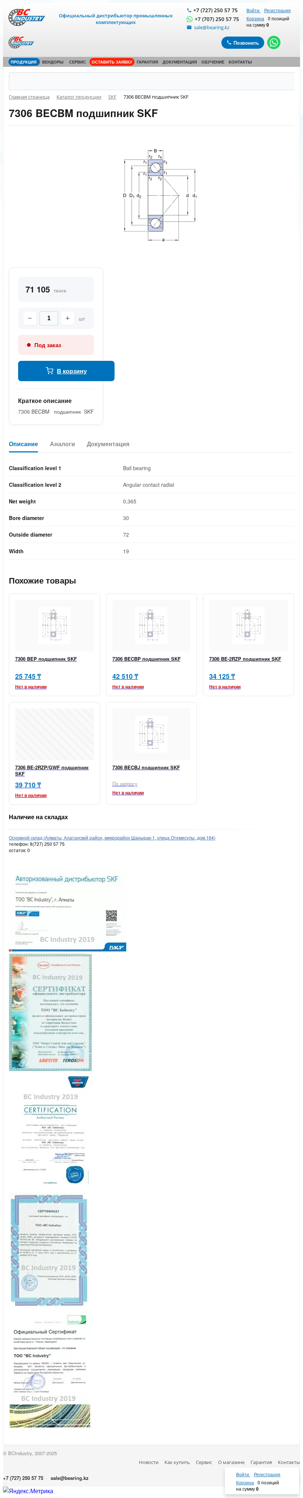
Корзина (255, 18)
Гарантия (261, 1462)
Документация (108, 444)
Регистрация (277, 10)
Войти (253, 10)
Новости (149, 1462)
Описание (23, 444)
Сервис (204, 1462)
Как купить (177, 1462)
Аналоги (62, 444)
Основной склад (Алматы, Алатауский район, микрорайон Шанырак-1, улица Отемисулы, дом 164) (112, 837)
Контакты (289, 1462)
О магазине (231, 1462)
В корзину (72, 371)
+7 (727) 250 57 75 (215, 10)
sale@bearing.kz (70, 1477)
